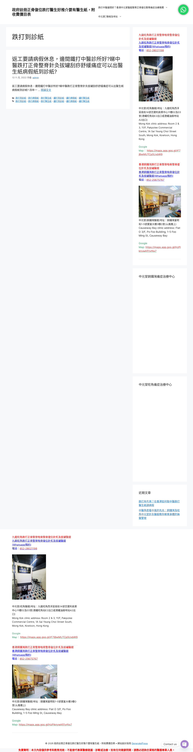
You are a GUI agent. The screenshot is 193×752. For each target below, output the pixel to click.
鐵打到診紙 (59, 98)
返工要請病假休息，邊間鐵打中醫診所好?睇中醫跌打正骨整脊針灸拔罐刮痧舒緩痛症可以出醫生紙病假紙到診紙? (67, 65)
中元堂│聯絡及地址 (108, 16)
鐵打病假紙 (71, 98)
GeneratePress (140, 743)
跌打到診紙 (21, 98)
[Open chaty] (184, 744)
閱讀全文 (46, 89)
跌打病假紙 (33, 98)
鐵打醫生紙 (84, 98)
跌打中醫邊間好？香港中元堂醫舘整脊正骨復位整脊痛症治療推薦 (131, 7)
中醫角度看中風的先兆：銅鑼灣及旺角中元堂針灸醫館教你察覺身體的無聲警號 (159, 514)
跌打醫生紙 (46, 98)
